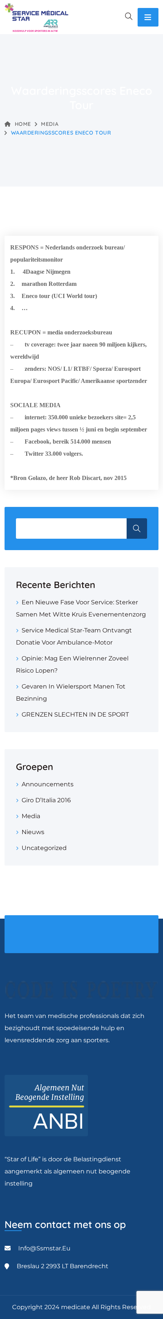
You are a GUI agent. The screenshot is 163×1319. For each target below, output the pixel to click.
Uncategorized (44, 848)
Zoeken (137, 528)
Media (49, 124)
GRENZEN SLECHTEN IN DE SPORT (75, 714)
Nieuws (33, 832)
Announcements (48, 784)
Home (23, 124)
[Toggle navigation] (148, 17)
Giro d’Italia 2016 (46, 800)
